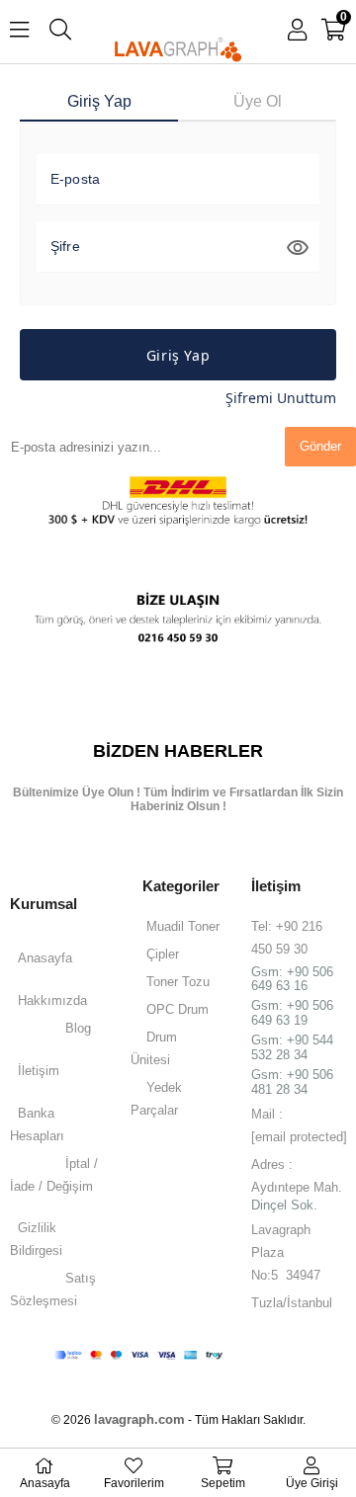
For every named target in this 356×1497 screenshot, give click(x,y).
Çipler (162, 954)
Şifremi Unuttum (280, 397)
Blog (78, 1028)
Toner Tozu (178, 981)
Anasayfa (45, 958)
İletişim (38, 1070)
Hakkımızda (52, 1000)
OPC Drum (177, 1009)
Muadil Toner (183, 926)
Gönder (320, 446)
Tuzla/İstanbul (291, 1302)
